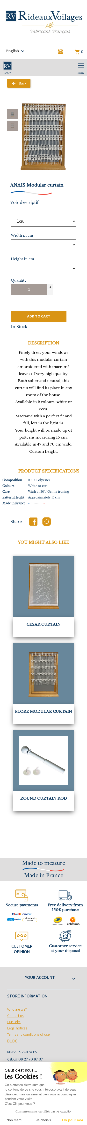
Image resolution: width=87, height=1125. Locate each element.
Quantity (19, 280)
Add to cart (38, 316)
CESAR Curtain (44, 624)
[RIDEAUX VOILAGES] (43, 21)
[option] (12, 114)
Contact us (15, 1016)
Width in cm (22, 235)
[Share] (33, 521)
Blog (12, 1041)
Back (18, 83)
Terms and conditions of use (28, 1034)
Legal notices (17, 1028)
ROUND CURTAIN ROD (43, 798)
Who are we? (17, 1009)
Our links (14, 1022)
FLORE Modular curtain (43, 711)
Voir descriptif (24, 202)
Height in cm (22, 259)
